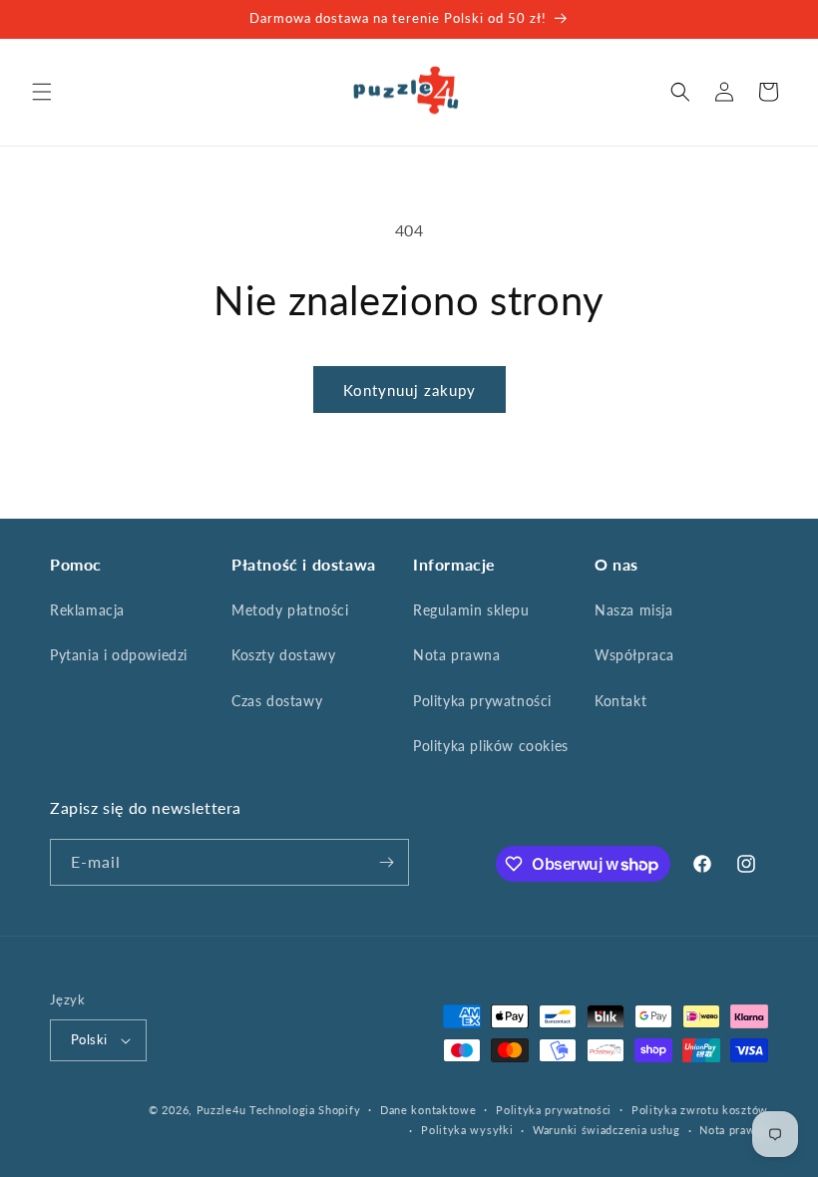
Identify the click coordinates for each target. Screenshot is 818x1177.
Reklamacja (87, 609)
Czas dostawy (276, 700)
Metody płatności (290, 609)
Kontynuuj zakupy (409, 390)
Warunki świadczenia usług (606, 1129)
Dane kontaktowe (428, 1109)
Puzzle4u (221, 1109)
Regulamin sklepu (471, 609)
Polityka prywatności (482, 700)
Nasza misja (634, 609)
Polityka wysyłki (467, 1129)
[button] (42, 92)
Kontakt (620, 700)
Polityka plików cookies (491, 745)
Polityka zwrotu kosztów (699, 1109)
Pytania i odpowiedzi (119, 654)
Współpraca (634, 654)
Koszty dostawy (283, 654)
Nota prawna (457, 654)
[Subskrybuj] (386, 862)
